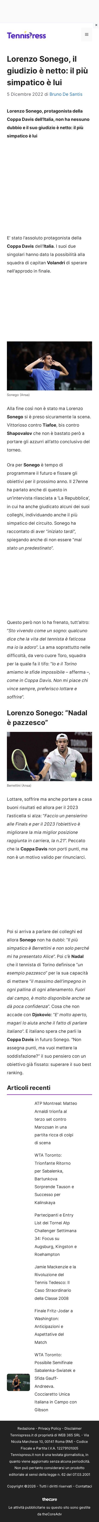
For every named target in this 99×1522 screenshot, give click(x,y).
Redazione (26, 1428)
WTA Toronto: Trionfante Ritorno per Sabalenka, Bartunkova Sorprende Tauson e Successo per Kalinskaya (54, 1179)
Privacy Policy (49, 1428)
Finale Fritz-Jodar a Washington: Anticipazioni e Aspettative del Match (54, 1326)
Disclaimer (73, 1428)
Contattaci (84, 1486)
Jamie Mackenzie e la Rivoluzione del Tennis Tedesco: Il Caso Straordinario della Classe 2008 (55, 1282)
